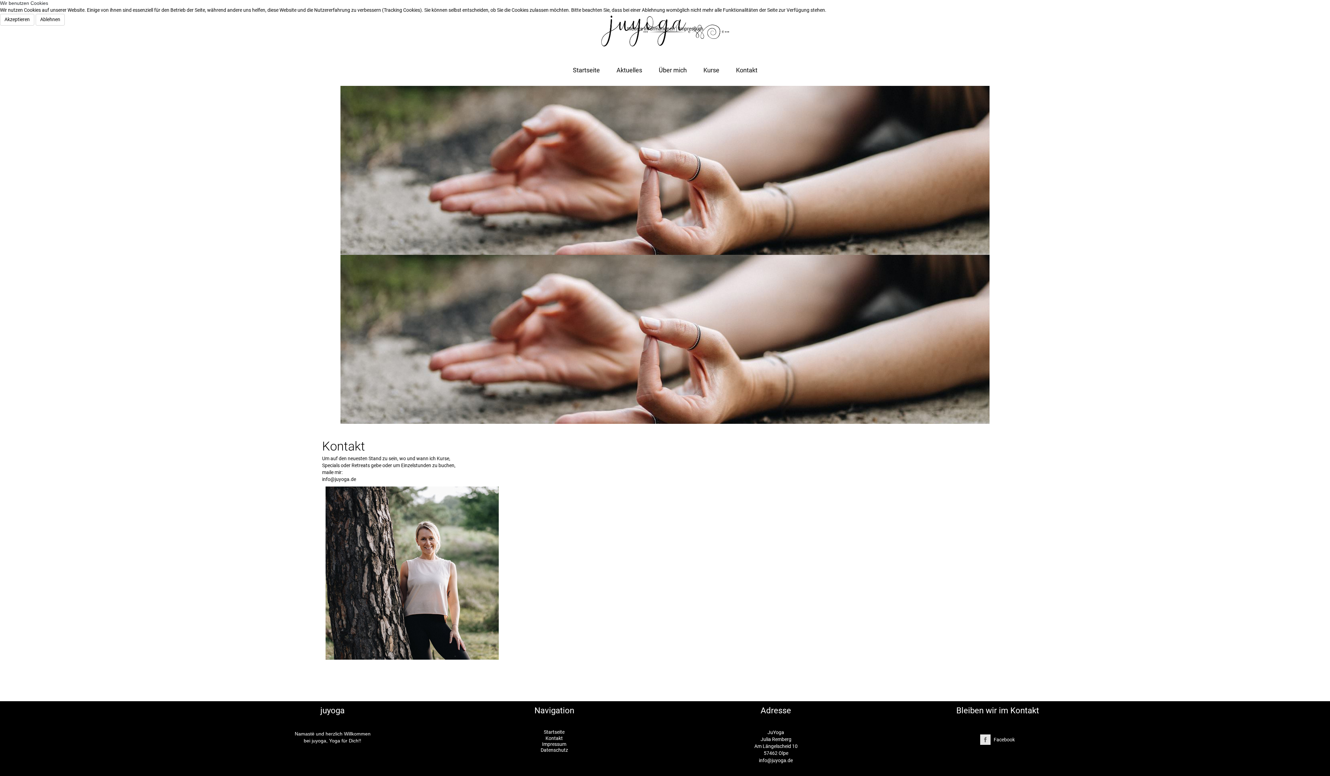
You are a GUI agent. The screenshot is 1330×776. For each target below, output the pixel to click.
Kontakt (746, 70)
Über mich (673, 70)
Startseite (586, 70)
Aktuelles (629, 70)
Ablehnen (50, 19)
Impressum (691, 29)
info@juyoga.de (776, 760)
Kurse (711, 70)
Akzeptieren (17, 19)
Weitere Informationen (651, 29)
